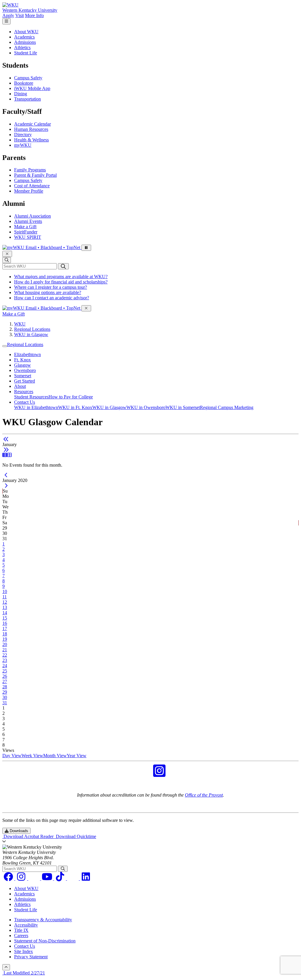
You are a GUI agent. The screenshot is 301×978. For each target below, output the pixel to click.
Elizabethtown (27, 354)
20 (4, 644)
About (20, 386)
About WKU (26, 31)
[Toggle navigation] (4, 346)
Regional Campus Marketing (226, 407)
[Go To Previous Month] (6, 439)
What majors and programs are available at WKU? (61, 276)
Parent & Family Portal (35, 175)
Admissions (25, 42)
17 (4, 628)
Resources (23, 391)
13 (4, 607)
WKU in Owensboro (145, 407)
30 (4, 697)
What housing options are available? (47, 292)
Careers (21, 935)
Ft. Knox (22, 359)
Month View (55, 755)
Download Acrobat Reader (28, 836)
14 (4, 612)
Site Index (23, 951)
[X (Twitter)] (73, 878)
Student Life (25, 52)
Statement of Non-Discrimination (45, 940)
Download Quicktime (75, 836)
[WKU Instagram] (159, 774)
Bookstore (23, 83)
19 (4, 639)
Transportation (27, 98)
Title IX (21, 930)
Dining (20, 93)
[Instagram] (21, 878)
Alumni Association (32, 215)
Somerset (22, 375)
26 (4, 676)
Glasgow (22, 365)
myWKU (22, 145)
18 (4, 633)
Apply (8, 15)
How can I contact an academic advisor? (51, 297)
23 (4, 660)
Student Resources (31, 396)
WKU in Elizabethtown (36, 407)
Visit (19, 15)
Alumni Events (28, 221)
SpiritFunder (25, 231)
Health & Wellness (31, 139)
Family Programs (30, 169)
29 (4, 692)
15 (4, 617)
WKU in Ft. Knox (75, 407)
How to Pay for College (71, 396)
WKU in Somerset (182, 407)
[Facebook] (8, 878)
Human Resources (31, 129)
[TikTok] (60, 878)
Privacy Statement (31, 956)
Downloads (18, 831)
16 (4, 623)
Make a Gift (25, 226)
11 (4, 596)
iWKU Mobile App (32, 88)
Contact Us (24, 402)
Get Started (24, 380)
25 (4, 670)
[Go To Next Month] (6, 449)
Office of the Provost (204, 794)
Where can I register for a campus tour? (50, 287)
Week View (32, 755)
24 (4, 665)
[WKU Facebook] (141, 774)
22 (4, 654)
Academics (24, 36)
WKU (20, 323)
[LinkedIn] (86, 878)
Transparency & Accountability (43, 919)
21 (4, 649)
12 (4, 602)
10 (4, 591)
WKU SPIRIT (27, 237)
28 (4, 686)
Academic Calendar (32, 123)
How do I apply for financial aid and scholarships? (61, 281)
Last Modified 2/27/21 (23, 972)
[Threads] (34, 878)
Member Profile (28, 190)
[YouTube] (47, 878)
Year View (76, 755)
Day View (11, 755)
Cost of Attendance (32, 185)
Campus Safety (28, 77)
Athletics (22, 47)
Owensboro (25, 370)
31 (4, 702)
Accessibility (26, 924)
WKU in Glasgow (31, 334)
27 (4, 681)
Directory (23, 134)
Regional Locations (32, 329)
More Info (34, 15)
